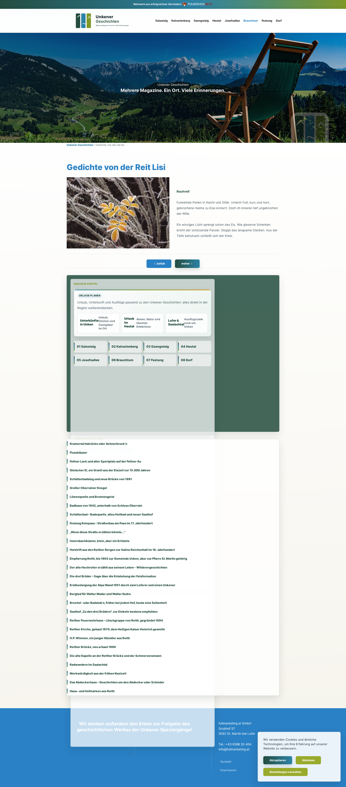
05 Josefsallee (88, 360)
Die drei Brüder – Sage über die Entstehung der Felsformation (113, 576)
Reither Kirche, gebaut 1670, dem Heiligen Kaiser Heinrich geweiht (117, 629)
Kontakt (225, 761)
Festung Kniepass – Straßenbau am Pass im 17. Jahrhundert (111, 523)
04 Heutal (188, 346)
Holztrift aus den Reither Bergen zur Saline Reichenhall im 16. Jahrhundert (122, 550)
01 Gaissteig (86, 346)
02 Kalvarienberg (125, 346)
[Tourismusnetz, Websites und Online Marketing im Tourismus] (197, 4)
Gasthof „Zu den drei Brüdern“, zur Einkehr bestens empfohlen (114, 611)
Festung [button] (267, 20)
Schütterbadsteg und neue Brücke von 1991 (101, 479)
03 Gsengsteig (157, 346)
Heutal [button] (216, 20)
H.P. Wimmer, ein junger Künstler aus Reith (100, 638)
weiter (185, 263)
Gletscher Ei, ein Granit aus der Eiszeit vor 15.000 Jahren (110, 470)
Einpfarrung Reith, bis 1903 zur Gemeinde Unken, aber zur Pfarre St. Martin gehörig (128, 558)
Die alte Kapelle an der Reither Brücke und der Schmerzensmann (115, 656)
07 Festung (154, 360)
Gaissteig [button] (161, 20)
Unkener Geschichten (80, 144)
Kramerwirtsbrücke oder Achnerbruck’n (98, 444)
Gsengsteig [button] (201, 20)
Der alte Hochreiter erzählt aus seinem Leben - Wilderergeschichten (118, 567)
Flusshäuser (78, 452)
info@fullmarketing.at (234, 749)
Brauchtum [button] (250, 20)
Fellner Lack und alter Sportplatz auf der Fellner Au (105, 461)
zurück (160, 263)
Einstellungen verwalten (285, 772)
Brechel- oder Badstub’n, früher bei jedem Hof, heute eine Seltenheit (118, 603)
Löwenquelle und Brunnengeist (92, 497)
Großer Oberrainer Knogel (88, 488)
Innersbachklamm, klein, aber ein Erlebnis (99, 541)
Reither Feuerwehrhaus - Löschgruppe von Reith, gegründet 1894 (116, 620)
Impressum (228, 770)
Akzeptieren (278, 760)
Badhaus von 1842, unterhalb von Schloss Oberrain (106, 505)
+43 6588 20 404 (238, 744)
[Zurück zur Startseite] (100, 21)
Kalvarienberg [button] (180, 20)
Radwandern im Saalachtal (88, 664)
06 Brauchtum (122, 360)
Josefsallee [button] (232, 20)
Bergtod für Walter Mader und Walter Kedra (100, 594)
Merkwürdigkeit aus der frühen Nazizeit (98, 673)
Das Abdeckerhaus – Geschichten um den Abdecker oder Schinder (117, 682)
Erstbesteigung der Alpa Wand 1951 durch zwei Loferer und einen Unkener (122, 585)
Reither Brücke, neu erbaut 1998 (93, 647)
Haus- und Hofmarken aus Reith (92, 691)
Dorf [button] (279, 20)
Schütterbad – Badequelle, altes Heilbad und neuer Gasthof (111, 514)
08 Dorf (186, 360)
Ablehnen (308, 760)
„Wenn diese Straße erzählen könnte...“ (98, 532)
